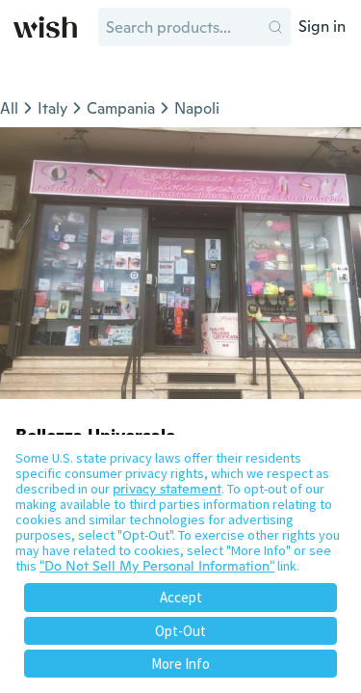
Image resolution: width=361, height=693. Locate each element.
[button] (275, 27)
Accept (181, 597)
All (9, 108)
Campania (121, 108)
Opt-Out (180, 631)
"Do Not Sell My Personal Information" (156, 565)
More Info (180, 663)
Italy (52, 108)
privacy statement (167, 488)
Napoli (196, 108)
